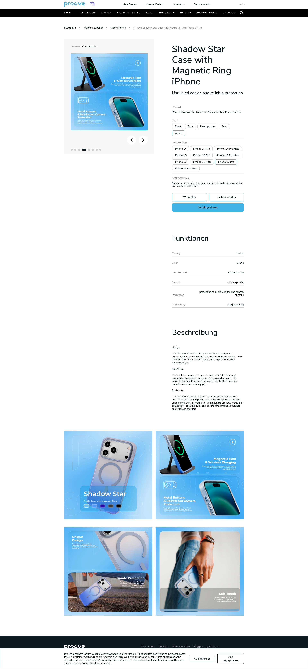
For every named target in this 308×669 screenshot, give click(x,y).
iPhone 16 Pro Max (186, 168)
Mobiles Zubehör (87, 13)
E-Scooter (229, 13)
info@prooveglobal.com (206, 646)
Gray (224, 126)
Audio (149, 13)
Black (178, 126)
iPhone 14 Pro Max (228, 149)
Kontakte (178, 4)
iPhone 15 (181, 155)
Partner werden (202, 4)
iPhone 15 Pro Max (228, 155)
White (178, 133)
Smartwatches (166, 13)
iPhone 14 (181, 149)
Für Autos (186, 13)
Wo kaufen (189, 197)
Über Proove (129, 4)
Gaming (68, 13)
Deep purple (207, 126)
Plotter (106, 13)
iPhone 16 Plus (202, 162)
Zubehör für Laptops (128, 13)
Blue (190, 126)
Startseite (70, 28)
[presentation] (131, 140)
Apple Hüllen (118, 28)
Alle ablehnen (202, 658)
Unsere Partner (155, 4)
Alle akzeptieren (231, 658)
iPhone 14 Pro (201, 149)
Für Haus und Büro (207, 13)
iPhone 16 (181, 162)
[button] (72, 150)
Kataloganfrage (207, 207)
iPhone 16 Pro (226, 162)
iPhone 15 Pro (201, 155)
